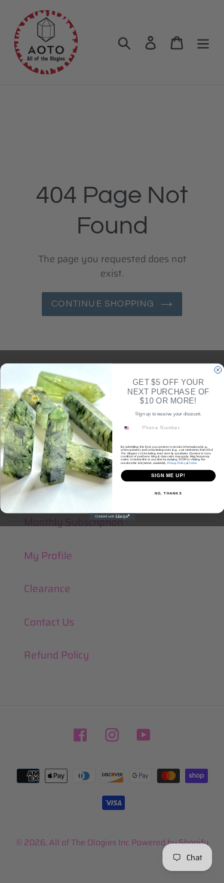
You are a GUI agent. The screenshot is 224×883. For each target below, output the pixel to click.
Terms (193, 462)
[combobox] (130, 427)
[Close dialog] (218, 370)
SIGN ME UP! (168, 475)
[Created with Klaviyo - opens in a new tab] (112, 516)
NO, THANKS (168, 493)
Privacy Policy (176, 462)
